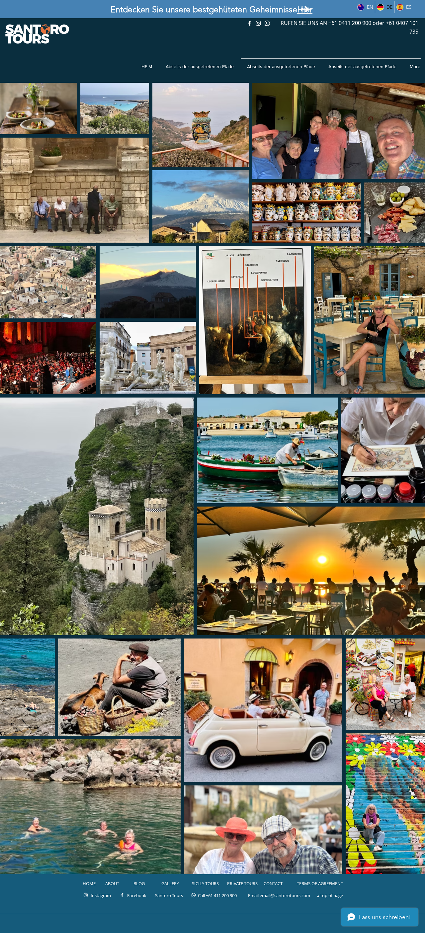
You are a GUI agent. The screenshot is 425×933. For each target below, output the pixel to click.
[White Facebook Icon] (122, 895)
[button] (169, 895)
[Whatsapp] (267, 23)
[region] (306, 9)
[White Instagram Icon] (258, 23)
